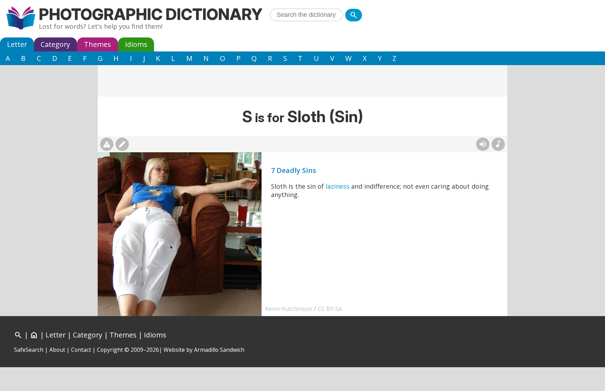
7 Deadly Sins (293, 170)
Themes (97, 44)
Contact (81, 350)
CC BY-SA (330, 309)
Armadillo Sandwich (219, 350)
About (57, 350)
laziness (337, 186)
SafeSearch (28, 350)
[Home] (20, 18)
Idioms (136, 44)
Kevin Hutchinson (288, 309)
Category (55, 44)
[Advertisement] (302, 81)
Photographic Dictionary (151, 14)
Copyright (110, 350)
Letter (17, 44)
